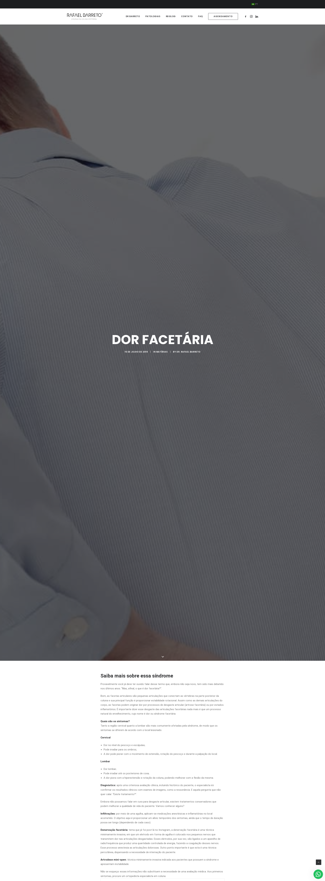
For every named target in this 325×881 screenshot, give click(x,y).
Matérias (162, 351)
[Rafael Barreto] (85, 16)
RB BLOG (171, 16)
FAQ (200, 16)
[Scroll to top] (318, 862)
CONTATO (187, 16)
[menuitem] (255, 4)
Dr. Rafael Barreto (188, 351)
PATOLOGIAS (152, 16)
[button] (246, 16)
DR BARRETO (133, 16)
